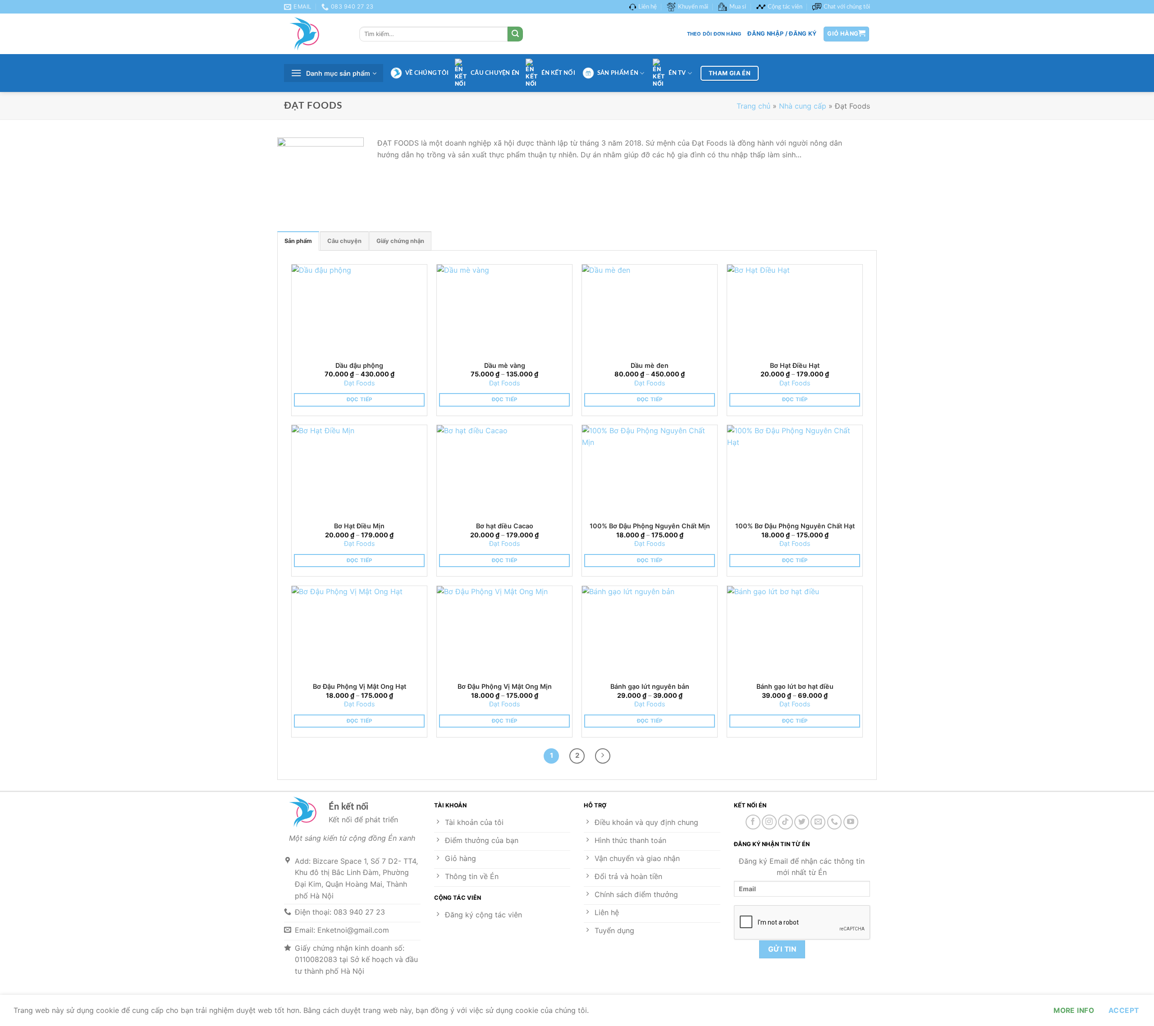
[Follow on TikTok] (785, 822)
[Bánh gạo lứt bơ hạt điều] (794, 631)
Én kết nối (558, 73)
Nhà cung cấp (802, 105)
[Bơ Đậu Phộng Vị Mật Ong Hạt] (359, 631)
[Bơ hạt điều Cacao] (504, 470)
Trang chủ (753, 105)
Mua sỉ (737, 6)
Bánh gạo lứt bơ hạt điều (794, 686)
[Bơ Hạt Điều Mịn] (359, 470)
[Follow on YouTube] (850, 822)
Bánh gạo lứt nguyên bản (649, 686)
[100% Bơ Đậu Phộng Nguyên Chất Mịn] (649, 470)
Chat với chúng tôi (847, 6)
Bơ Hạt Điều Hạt (795, 365)
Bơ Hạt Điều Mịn (359, 526)
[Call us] (834, 822)
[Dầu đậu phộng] (359, 310)
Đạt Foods (359, 383)
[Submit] (515, 34)
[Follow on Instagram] (769, 822)
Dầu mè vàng (504, 365)
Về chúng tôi (427, 73)
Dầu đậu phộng (359, 365)
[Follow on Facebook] (753, 822)
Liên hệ (647, 6)
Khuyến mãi (693, 6)
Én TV (677, 73)
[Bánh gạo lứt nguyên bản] (649, 631)
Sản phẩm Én (617, 73)
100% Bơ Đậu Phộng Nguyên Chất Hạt (795, 526)
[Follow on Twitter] (801, 822)
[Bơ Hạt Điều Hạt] (794, 310)
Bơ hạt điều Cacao (504, 526)
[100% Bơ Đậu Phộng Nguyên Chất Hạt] (794, 470)
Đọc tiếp (359, 399)
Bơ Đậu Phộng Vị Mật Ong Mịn (505, 686)
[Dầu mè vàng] (504, 310)
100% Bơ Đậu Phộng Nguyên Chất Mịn (650, 526)
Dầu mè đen (650, 365)
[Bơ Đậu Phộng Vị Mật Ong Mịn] (504, 631)
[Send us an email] (818, 822)
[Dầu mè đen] (649, 310)
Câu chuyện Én (495, 73)
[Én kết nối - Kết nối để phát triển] (315, 34)
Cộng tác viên (785, 6)
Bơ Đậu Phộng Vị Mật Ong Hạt (359, 686)
